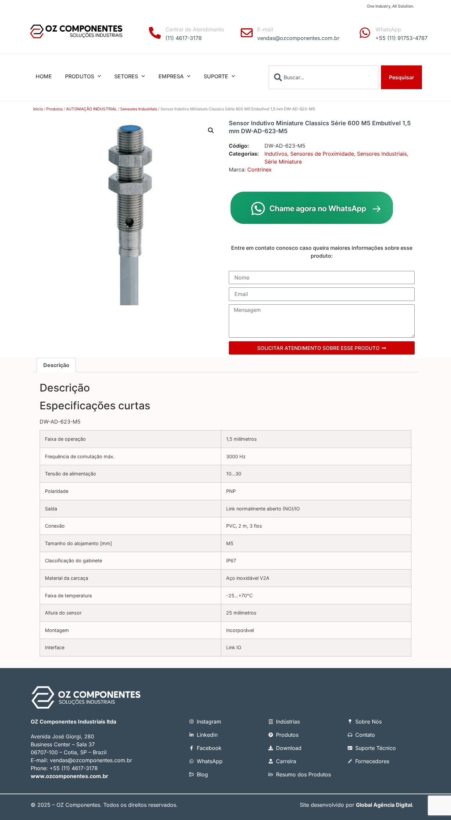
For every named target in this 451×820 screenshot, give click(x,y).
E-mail (265, 29)
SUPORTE (216, 76)
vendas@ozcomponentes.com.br (91, 760)
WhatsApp (388, 29)
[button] (211, 130)
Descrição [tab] (56, 365)
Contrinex (259, 169)
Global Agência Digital (384, 804)
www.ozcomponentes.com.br (69, 776)
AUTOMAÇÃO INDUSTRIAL (91, 108)
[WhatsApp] (365, 33)
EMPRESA (171, 76)
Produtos (54, 108)
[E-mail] (247, 33)
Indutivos (275, 153)
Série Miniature (283, 161)
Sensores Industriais (138, 108)
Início (38, 108)
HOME (44, 76)
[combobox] (323, 77)
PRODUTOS (79, 76)
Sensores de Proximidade (322, 153)
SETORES (126, 76)
